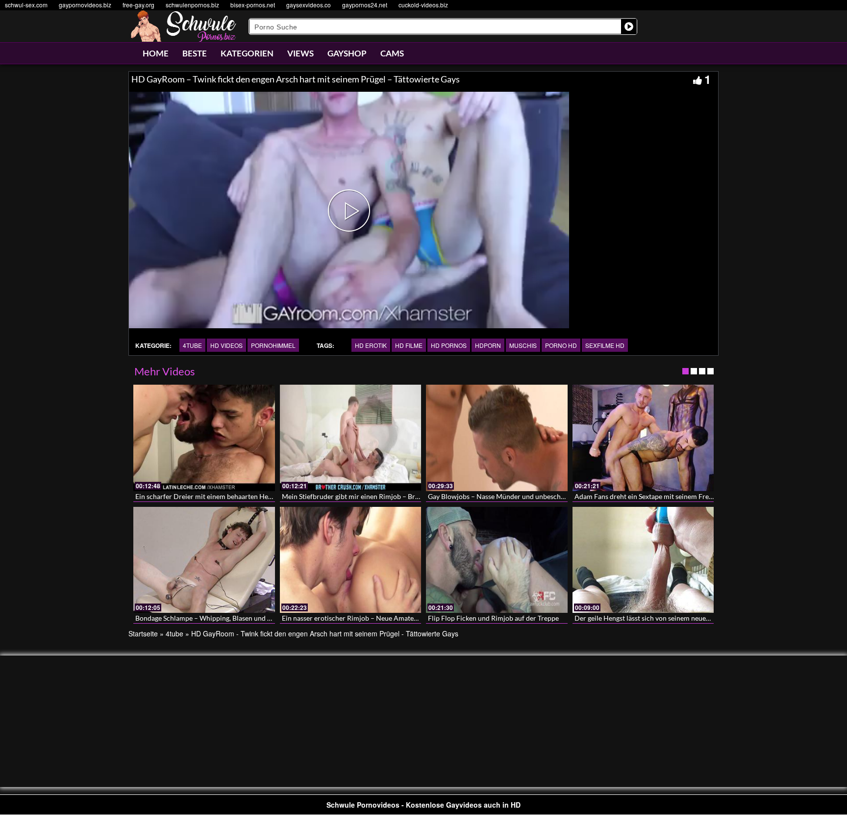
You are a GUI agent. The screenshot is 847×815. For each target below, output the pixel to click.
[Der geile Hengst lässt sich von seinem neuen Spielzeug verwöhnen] (643, 560)
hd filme (409, 345)
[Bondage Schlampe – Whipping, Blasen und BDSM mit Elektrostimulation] (204, 560)
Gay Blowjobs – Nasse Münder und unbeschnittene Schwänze (521, 496)
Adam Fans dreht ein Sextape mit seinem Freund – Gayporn (664, 496)
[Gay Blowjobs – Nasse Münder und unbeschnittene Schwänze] (497, 438)
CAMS (392, 53)
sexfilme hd (604, 345)
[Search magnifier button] (629, 26)
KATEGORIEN (247, 53)
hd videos (226, 345)
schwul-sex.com (26, 4)
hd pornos (449, 345)
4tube (192, 345)
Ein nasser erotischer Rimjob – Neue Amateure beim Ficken (372, 618)
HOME (156, 53)
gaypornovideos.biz (85, 4)
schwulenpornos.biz (192, 4)
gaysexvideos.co (308, 4)
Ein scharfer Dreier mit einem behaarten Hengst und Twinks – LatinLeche (245, 496)
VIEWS (300, 53)
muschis (523, 345)
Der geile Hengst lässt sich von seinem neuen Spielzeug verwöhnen (674, 618)
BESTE (194, 53)
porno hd (561, 345)
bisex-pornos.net (252, 4)
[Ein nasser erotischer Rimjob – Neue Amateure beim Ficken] (351, 560)
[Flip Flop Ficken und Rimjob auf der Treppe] (497, 560)
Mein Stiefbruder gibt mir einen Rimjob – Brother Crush (367, 496)
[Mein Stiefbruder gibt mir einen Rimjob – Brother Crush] (351, 438)
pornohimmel (273, 345)
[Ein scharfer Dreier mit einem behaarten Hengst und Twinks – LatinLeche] (204, 438)
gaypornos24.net (364, 4)
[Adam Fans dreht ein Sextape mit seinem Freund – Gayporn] (643, 438)
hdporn (488, 345)
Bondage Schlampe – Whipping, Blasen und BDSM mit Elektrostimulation (246, 618)
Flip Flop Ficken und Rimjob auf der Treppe (493, 618)
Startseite (143, 633)
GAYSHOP (347, 53)
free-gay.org (138, 4)
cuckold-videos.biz (423, 4)
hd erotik (371, 345)
